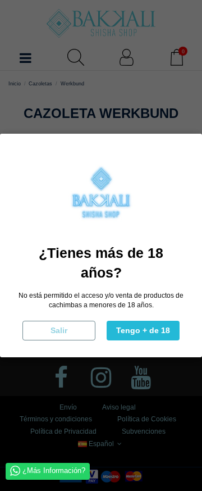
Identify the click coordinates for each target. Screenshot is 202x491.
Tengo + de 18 (143, 330)
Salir (58, 330)
